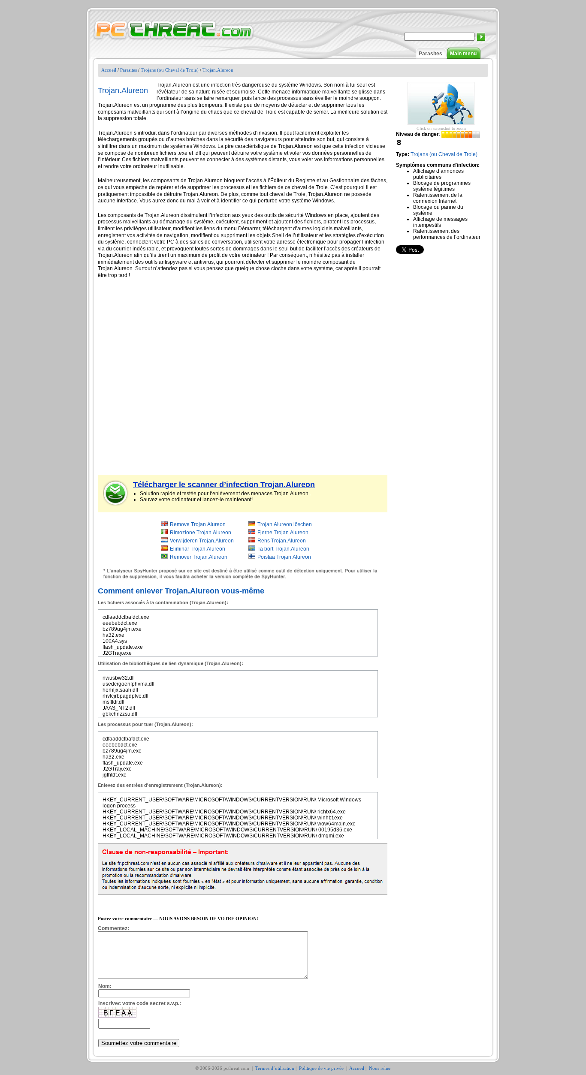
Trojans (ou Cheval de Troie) (170, 69)
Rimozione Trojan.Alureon (200, 533)
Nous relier (380, 1068)
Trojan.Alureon (217, 69)
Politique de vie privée (322, 1068)
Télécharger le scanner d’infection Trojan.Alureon (224, 484)
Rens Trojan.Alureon (281, 541)
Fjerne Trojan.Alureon (282, 533)
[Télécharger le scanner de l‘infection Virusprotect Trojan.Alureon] (116, 493)
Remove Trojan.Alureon (198, 524)
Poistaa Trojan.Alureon (284, 557)
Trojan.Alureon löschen (284, 524)
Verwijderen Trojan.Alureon (202, 541)
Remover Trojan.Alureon (198, 557)
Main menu (463, 54)
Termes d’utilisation (274, 1068)
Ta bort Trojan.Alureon (283, 549)
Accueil (108, 69)
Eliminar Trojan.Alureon (197, 549)
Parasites (430, 54)
